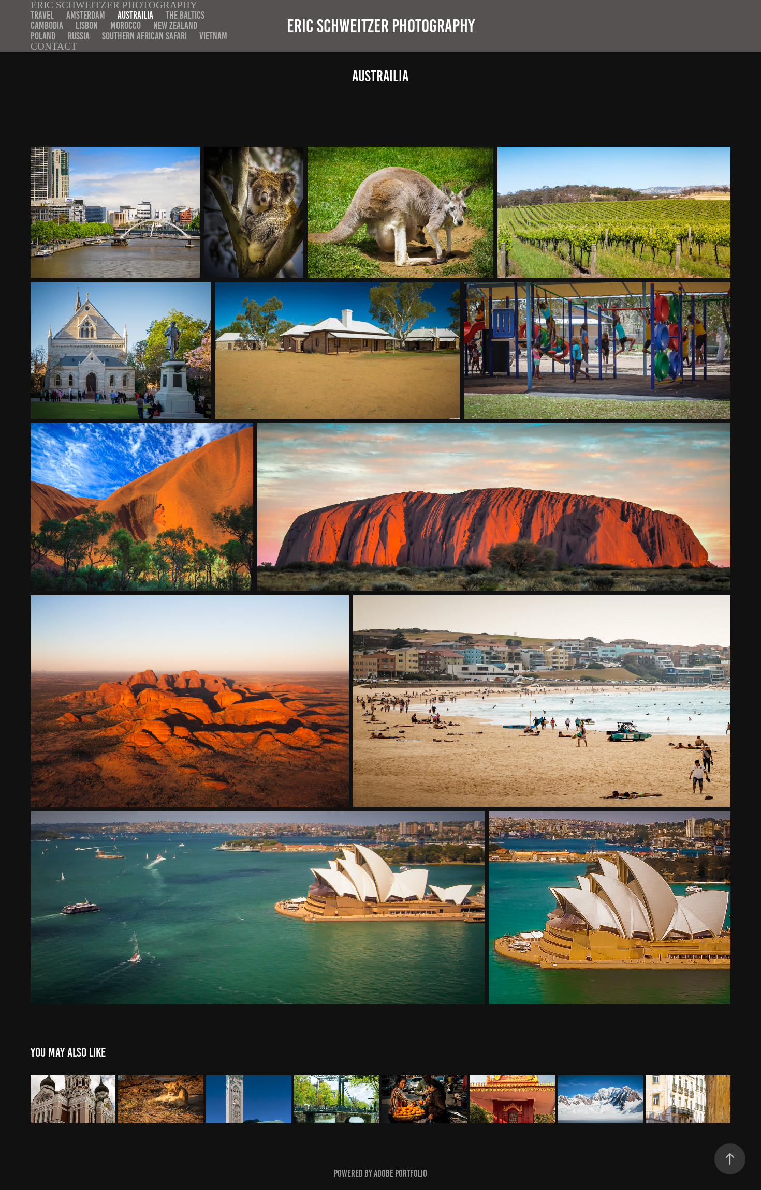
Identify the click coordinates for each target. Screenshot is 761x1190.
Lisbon (87, 25)
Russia (79, 36)
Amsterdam (85, 15)
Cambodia (47, 25)
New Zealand (175, 25)
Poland (43, 36)
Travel (42, 15)
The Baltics (185, 15)
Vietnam (213, 36)
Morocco (125, 25)
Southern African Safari (144, 36)
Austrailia (135, 15)
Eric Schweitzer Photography (381, 26)
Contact (54, 46)
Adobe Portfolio (400, 1173)
